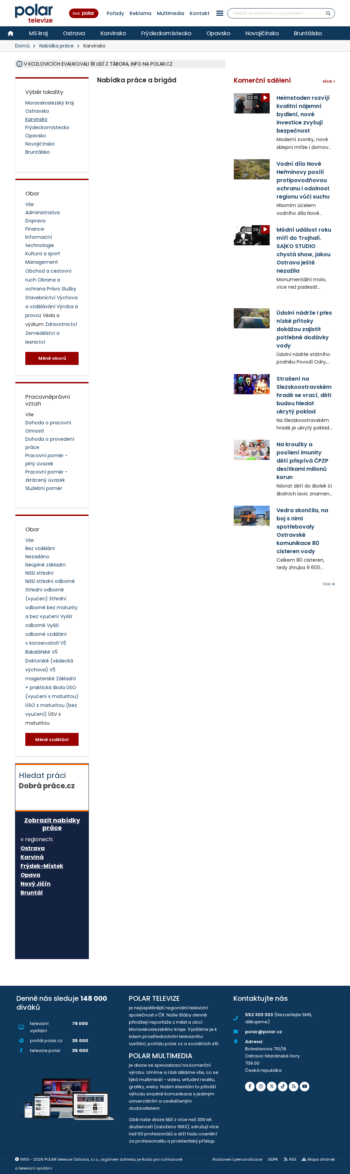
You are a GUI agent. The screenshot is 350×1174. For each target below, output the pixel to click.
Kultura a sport (42, 253)
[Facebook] (250, 1086)
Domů (22, 45)
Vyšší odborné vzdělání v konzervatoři (46, 634)
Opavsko (218, 33)
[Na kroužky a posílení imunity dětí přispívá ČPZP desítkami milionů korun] (252, 450)
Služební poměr (43, 488)
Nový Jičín (36, 884)
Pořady (115, 13)
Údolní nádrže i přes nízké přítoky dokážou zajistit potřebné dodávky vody (304, 329)
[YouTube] (304, 1086)
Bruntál (32, 893)
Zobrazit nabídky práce (52, 824)
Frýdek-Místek (42, 866)
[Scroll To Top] (338, 1166)
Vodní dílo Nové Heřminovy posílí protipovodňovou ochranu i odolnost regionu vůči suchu (303, 180)
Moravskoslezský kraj (49, 102)
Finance (34, 229)
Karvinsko (113, 33)
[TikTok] (282, 1086)
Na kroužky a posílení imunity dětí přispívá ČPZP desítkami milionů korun (302, 460)
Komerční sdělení (262, 80)
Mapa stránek (321, 1159)
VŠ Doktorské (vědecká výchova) (49, 661)
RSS (292, 1159)
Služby (69, 288)
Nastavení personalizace (237, 1159)
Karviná (32, 857)
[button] (219, 13)
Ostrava (74, 33)
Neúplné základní (45, 564)
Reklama (140, 13)
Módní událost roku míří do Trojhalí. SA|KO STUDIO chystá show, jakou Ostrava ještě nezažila (304, 250)
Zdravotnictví (61, 324)
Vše (29, 204)
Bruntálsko (308, 33)
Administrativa (42, 212)
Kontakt (200, 13)
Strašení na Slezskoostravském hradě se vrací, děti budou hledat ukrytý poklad (304, 395)
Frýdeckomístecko (166, 33)
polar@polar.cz (263, 1031)
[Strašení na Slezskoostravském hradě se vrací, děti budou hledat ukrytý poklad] (252, 384)
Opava (30, 875)
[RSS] (293, 1086)
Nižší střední (39, 573)
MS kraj (38, 33)
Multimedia (170, 13)
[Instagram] (261, 1086)
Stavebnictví (41, 297)
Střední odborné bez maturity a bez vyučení (51, 607)
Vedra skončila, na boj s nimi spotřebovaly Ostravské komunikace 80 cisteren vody (302, 530)
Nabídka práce (56, 45)
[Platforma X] (272, 1086)
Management (41, 262)
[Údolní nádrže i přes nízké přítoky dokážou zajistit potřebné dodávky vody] (252, 318)
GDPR (273, 1159)
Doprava (35, 220)
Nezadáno (37, 556)
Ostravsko (37, 111)
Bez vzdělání (40, 548)
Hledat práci (47, 780)
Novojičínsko (262, 33)
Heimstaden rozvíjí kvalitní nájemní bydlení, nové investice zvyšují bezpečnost (303, 114)
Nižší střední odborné (50, 581)
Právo (54, 288)
